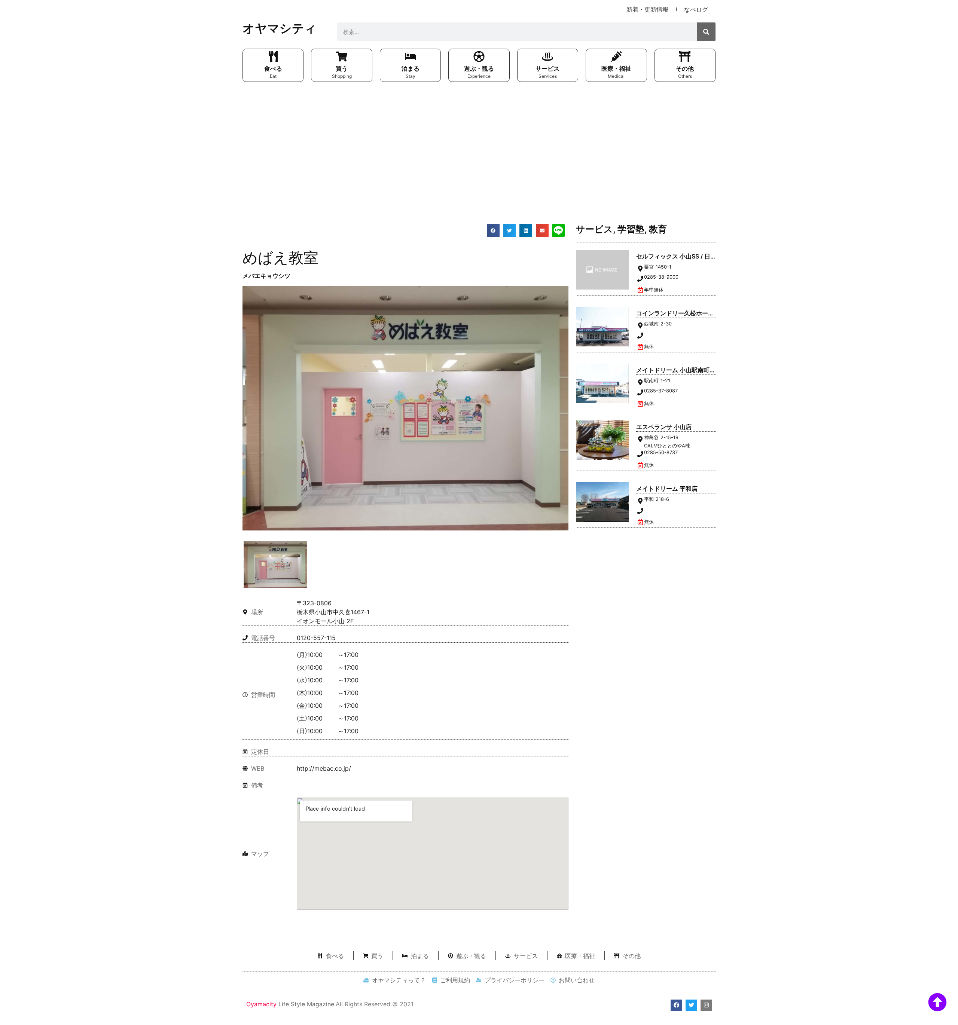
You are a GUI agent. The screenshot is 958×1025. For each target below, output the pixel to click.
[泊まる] (410, 56)
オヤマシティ (279, 28)
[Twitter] (691, 1005)
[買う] (341, 56)
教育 (658, 229)
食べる (273, 68)
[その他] (684, 56)
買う (342, 68)
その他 (685, 68)
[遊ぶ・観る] (479, 56)
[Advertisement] (479, 141)
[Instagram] (706, 1005)
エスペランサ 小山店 (664, 427)
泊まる (410, 68)
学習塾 (630, 229)
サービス (547, 68)
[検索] (706, 31)
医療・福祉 (616, 68)
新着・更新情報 (647, 9)
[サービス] (547, 56)
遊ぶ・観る (479, 68)
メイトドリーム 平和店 (667, 488)
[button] (493, 230)
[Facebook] (676, 1005)
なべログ (696, 9)
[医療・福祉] (616, 56)
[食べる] (273, 56)
